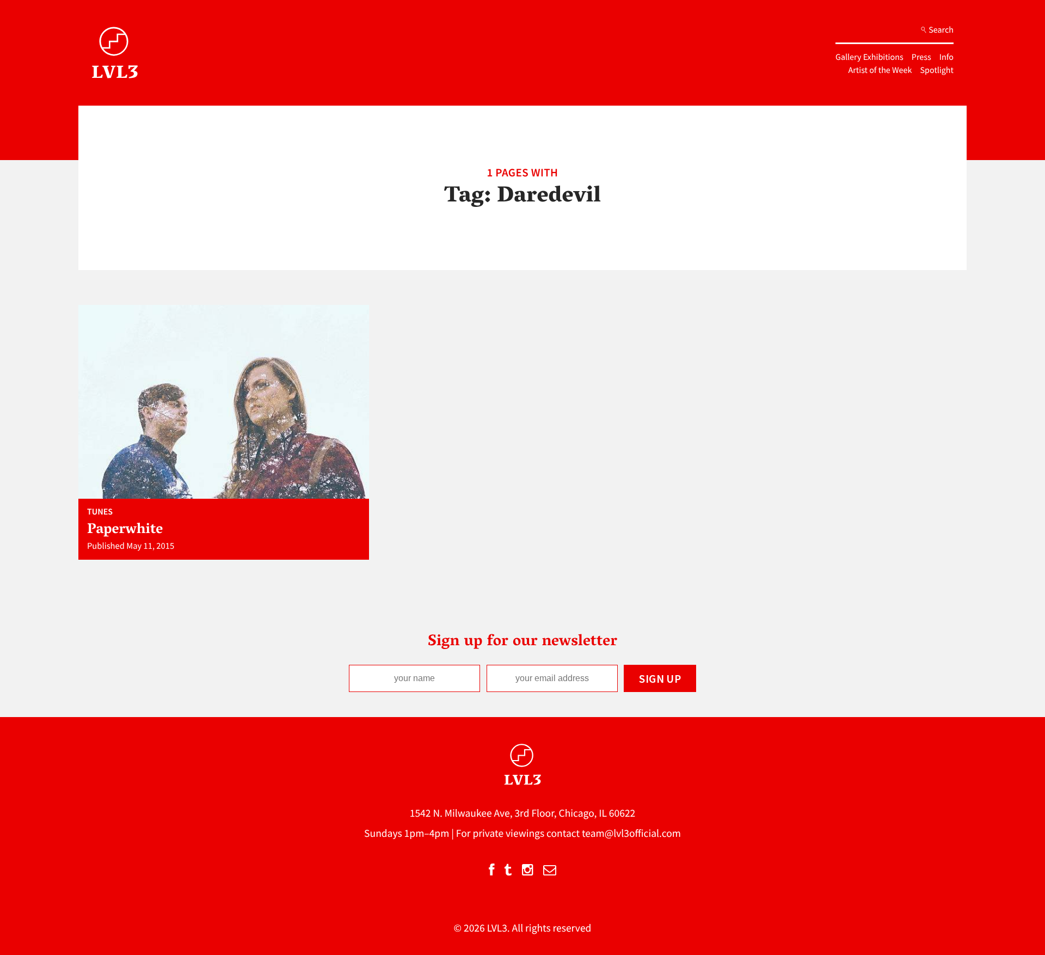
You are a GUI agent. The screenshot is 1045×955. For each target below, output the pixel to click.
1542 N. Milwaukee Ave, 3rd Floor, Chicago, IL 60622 (523, 813)
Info (946, 57)
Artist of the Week (880, 70)
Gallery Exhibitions (869, 57)
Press (921, 57)
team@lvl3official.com (631, 833)
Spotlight (937, 70)
